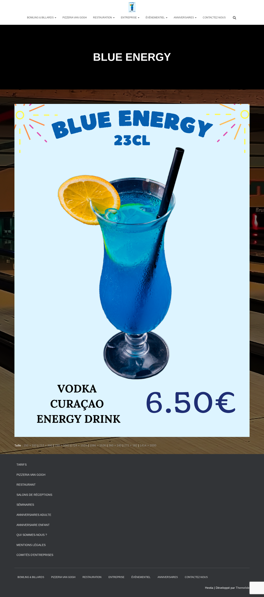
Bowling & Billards (40, 17)
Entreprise (129, 17)
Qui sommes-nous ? (31, 534)
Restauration (103, 17)
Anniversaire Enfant (33, 525)
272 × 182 (130, 445)
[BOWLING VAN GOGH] (132, 7)
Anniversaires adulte (33, 514)
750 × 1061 (62, 445)
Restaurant (26, 484)
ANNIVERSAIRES (184, 17)
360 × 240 (115, 445)
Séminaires (25, 504)
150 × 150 (30, 445)
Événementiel (155, 17)
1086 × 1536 (98, 445)
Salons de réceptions (34, 494)
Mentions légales (31, 545)
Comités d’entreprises (34, 555)
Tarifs (21, 464)
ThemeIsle (243, 587)
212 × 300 (45, 445)
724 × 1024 (79, 445)
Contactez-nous (214, 17)
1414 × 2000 (148, 445)
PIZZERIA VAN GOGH (74, 17)
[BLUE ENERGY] (132, 270)
